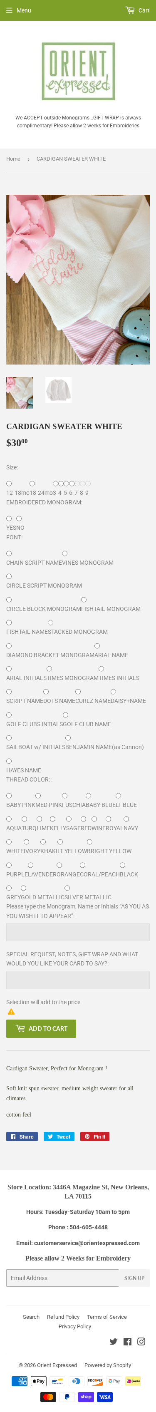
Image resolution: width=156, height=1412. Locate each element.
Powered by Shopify (107, 1365)
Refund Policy (63, 1317)
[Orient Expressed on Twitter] (113, 1343)
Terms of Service (107, 1317)
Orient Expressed (57, 1365)
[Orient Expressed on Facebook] (127, 1343)
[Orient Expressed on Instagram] (141, 1343)
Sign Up (134, 1278)
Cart (143, 10)
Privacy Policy (75, 1326)
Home (13, 159)
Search (31, 1317)
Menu (24, 10)
